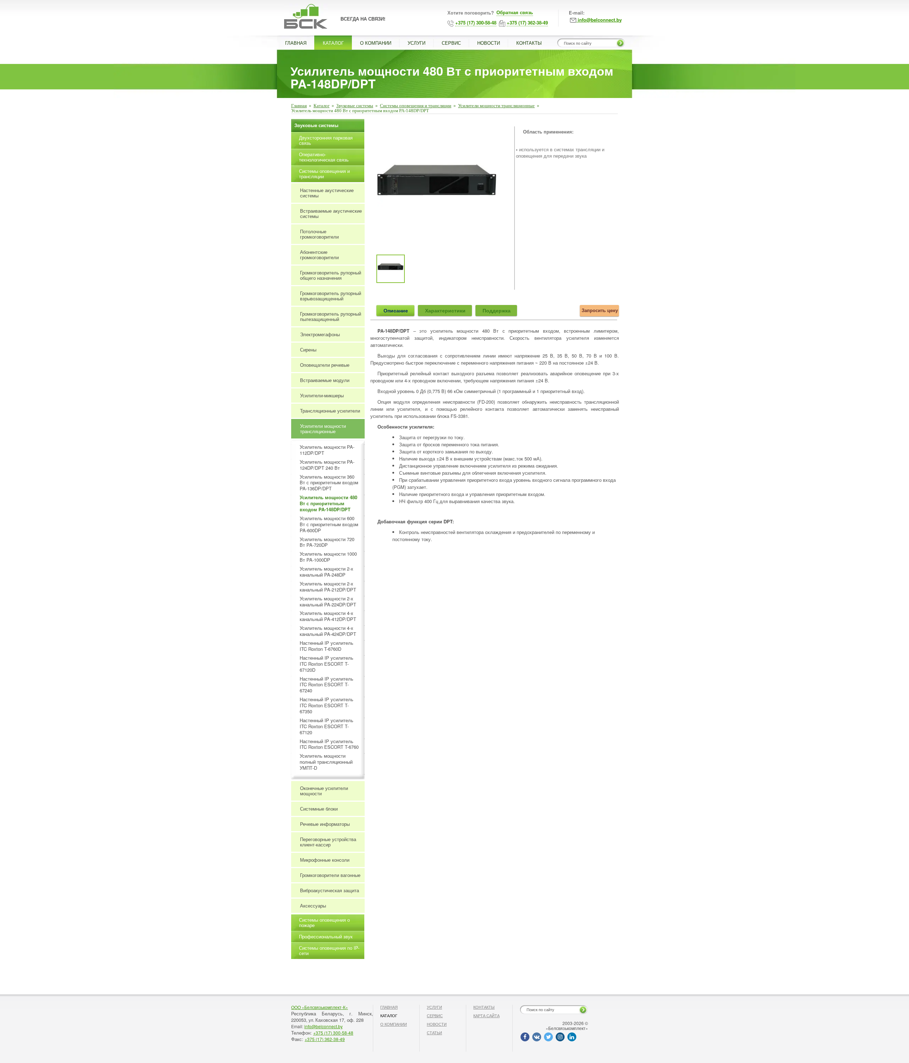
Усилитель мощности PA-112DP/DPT (327, 450)
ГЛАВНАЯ (295, 42)
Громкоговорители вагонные (330, 875)
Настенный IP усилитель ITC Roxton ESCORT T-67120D (326, 664)
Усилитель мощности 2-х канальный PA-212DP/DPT (328, 587)
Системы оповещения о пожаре (324, 922)
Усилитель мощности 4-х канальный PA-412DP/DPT (328, 616)
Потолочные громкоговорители (319, 234)
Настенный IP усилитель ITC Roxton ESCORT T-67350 (326, 706)
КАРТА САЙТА (486, 1015)
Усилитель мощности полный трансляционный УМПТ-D (326, 762)
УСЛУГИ (416, 42)
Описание (395, 310)
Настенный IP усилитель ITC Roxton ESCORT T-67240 (326, 685)
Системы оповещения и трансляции (415, 105)
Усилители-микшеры (322, 395)
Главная (299, 105)
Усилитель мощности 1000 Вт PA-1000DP (328, 557)
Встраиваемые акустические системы (331, 213)
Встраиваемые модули (324, 380)
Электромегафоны (320, 334)
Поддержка (497, 310)
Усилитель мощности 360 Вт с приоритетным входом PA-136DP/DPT (329, 483)
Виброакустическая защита (329, 890)
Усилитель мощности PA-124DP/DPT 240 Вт (327, 465)
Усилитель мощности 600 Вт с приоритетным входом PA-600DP (329, 525)
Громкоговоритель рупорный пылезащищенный (330, 316)
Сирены (308, 349)
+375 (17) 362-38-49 (325, 1039)
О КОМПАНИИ (375, 42)
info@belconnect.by (323, 1026)
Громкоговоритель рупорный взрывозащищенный (330, 296)
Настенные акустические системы (327, 193)
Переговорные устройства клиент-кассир (328, 842)
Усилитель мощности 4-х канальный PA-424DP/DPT (328, 631)
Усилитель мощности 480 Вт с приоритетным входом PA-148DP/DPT (328, 504)
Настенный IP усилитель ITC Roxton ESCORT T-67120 (326, 727)
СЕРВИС (451, 42)
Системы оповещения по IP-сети (329, 950)
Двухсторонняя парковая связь (326, 140)
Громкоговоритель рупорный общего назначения (330, 275)
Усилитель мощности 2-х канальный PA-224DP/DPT (328, 602)
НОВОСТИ (488, 42)
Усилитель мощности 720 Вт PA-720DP (327, 542)
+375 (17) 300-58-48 (333, 1033)
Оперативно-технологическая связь (324, 157)
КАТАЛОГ (333, 42)
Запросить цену (600, 310)
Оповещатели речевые (324, 364)
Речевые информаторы (325, 824)
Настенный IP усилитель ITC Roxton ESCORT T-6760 (329, 744)
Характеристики (445, 310)
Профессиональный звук (326, 936)
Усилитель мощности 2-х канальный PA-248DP (326, 572)
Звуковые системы (354, 105)
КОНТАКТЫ (529, 42)
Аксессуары (313, 905)
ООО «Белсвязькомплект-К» (319, 1007)
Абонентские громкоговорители (319, 255)
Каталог (322, 105)
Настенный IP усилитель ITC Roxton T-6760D (326, 646)
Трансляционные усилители (330, 410)
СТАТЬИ (434, 1032)
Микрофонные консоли (324, 859)
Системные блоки (319, 808)
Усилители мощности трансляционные (496, 105)
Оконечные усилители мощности (324, 791)
